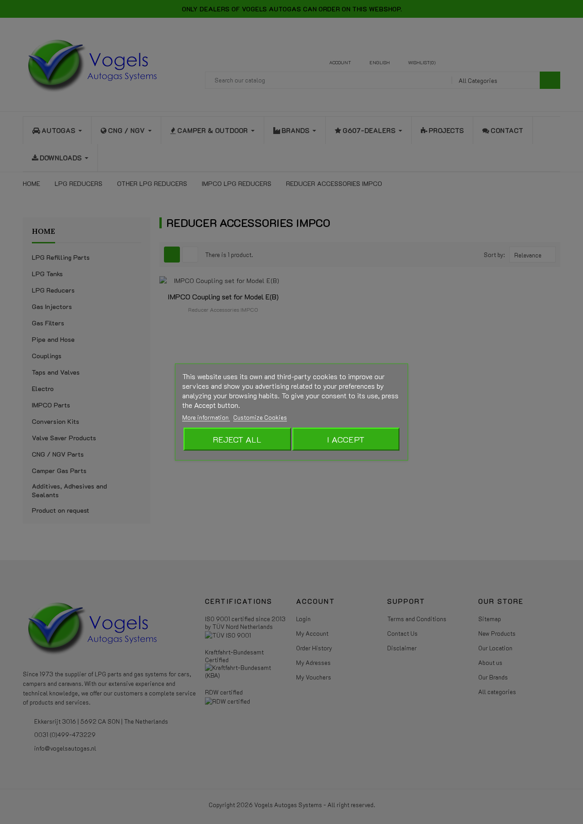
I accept (345, 439)
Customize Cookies (260, 417)
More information (206, 417)
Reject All (237, 439)
